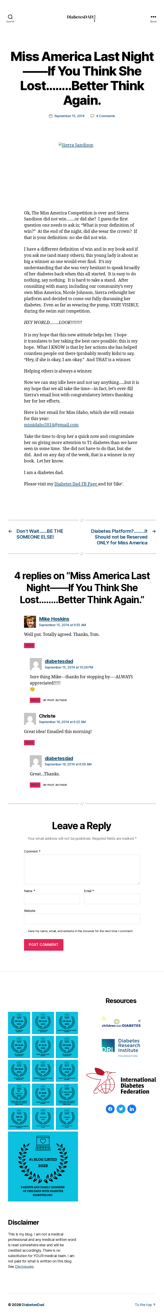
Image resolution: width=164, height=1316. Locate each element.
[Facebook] (110, 1109)
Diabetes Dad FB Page (76, 484)
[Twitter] (121, 1109)
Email (89, 891)
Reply (29, 645)
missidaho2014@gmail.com (51, 425)
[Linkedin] (131, 1109)
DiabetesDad (33, 1305)
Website (29, 911)
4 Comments (105, 116)
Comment (32, 851)
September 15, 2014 (69, 116)
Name (29, 891)
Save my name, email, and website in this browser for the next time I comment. (80, 931)
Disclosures (24, 1266)
